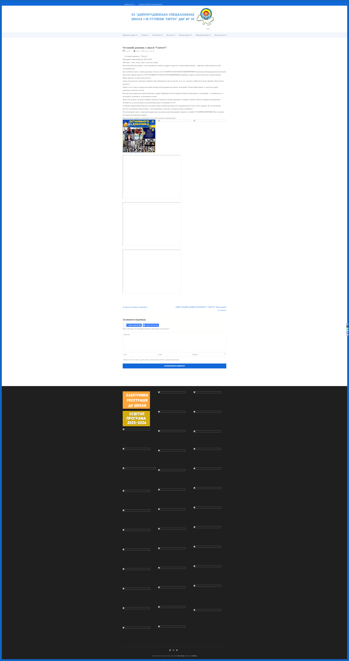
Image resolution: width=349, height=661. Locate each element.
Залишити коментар (148, 51)
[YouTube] (176, 650)
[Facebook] (170, 650)
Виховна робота (184, 35)
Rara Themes (181, 656)
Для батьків (157, 35)
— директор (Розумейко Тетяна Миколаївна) (150, 4)
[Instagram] (173, 650)
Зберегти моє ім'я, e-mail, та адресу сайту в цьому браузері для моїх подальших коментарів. (151, 360)
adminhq (137, 51)
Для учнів (169, 35)
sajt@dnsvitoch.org (129, 4)
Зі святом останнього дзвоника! (135, 307)
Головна (144, 35)
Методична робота (202, 35)
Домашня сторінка (129, 35)
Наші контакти (219, 35)
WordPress (194, 656)
